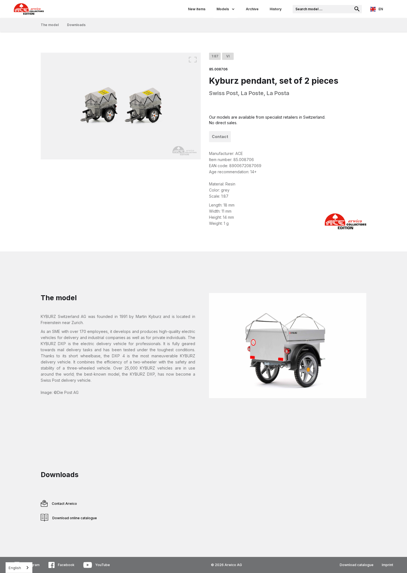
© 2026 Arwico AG (226, 565)
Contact (220, 136)
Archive (252, 9)
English (15, 568)
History (276, 9)
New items (196, 9)
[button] (226, 9)
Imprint (387, 565)
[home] (97, 9)
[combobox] (19, 567)
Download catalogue (356, 565)
